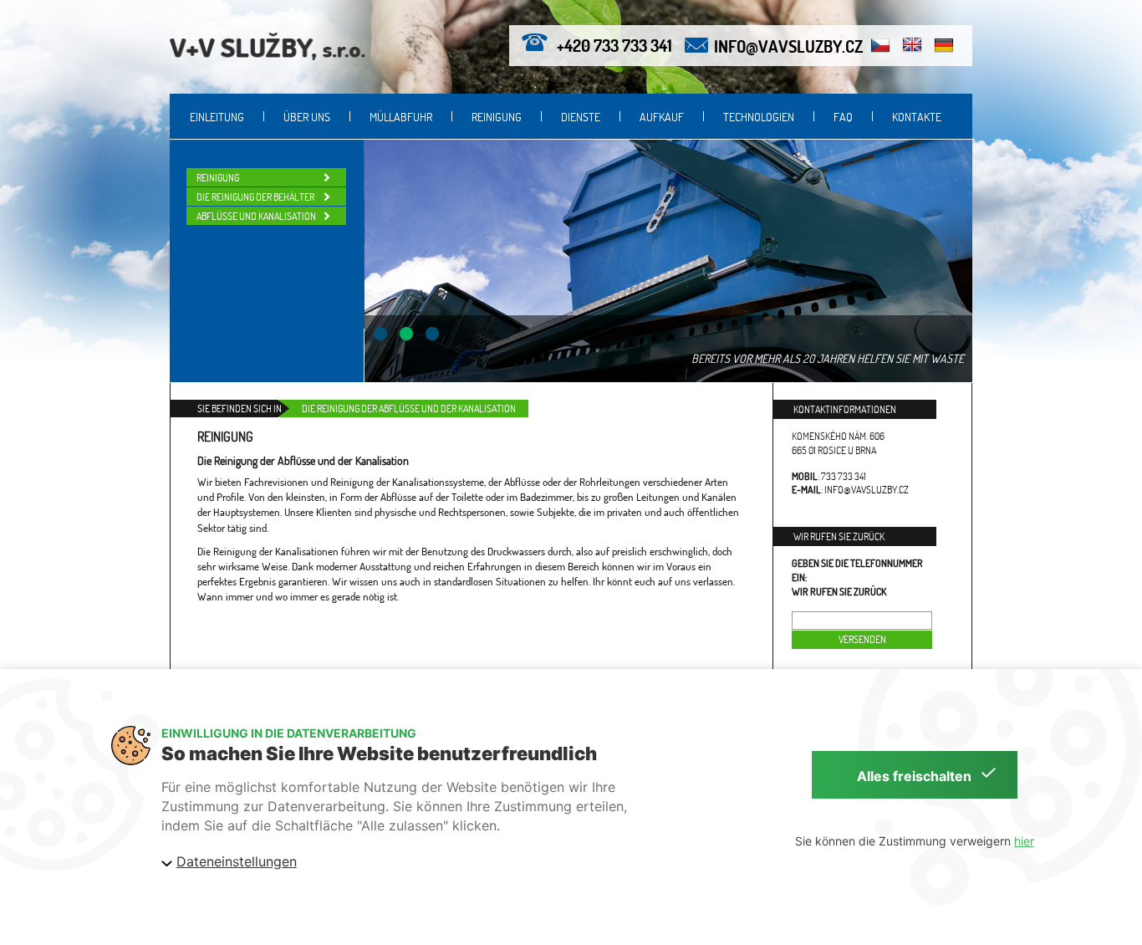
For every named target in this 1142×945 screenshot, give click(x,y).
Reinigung (497, 117)
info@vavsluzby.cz (788, 45)
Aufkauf (662, 117)
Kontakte (916, 117)
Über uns (306, 117)
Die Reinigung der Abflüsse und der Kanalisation (409, 408)
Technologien (758, 117)
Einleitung (217, 117)
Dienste (580, 117)
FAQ (843, 117)
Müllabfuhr (401, 117)
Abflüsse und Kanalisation (256, 216)
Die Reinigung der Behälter (255, 197)
